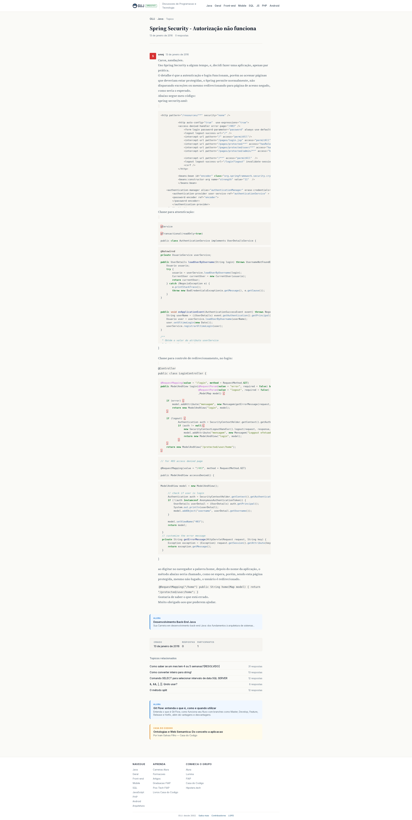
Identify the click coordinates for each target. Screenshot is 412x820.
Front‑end (230, 5)
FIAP (188, 778)
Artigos (157, 778)
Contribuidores (218, 815)
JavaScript (138, 792)
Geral (218, 5)
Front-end (138, 778)
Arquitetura (139, 805)
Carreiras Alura (161, 769)
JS (257, 5)
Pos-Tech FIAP (161, 787)
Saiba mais (204, 815)
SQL (251, 5)
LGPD (231, 815)
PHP (264, 5)
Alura (188, 769)
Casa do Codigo (195, 783)
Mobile (242, 5)
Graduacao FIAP (162, 783)
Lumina (190, 774)
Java (209, 5)
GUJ (152, 18)
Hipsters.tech (193, 787)
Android (274, 5)
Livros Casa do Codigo (165, 792)
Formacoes (159, 774)
